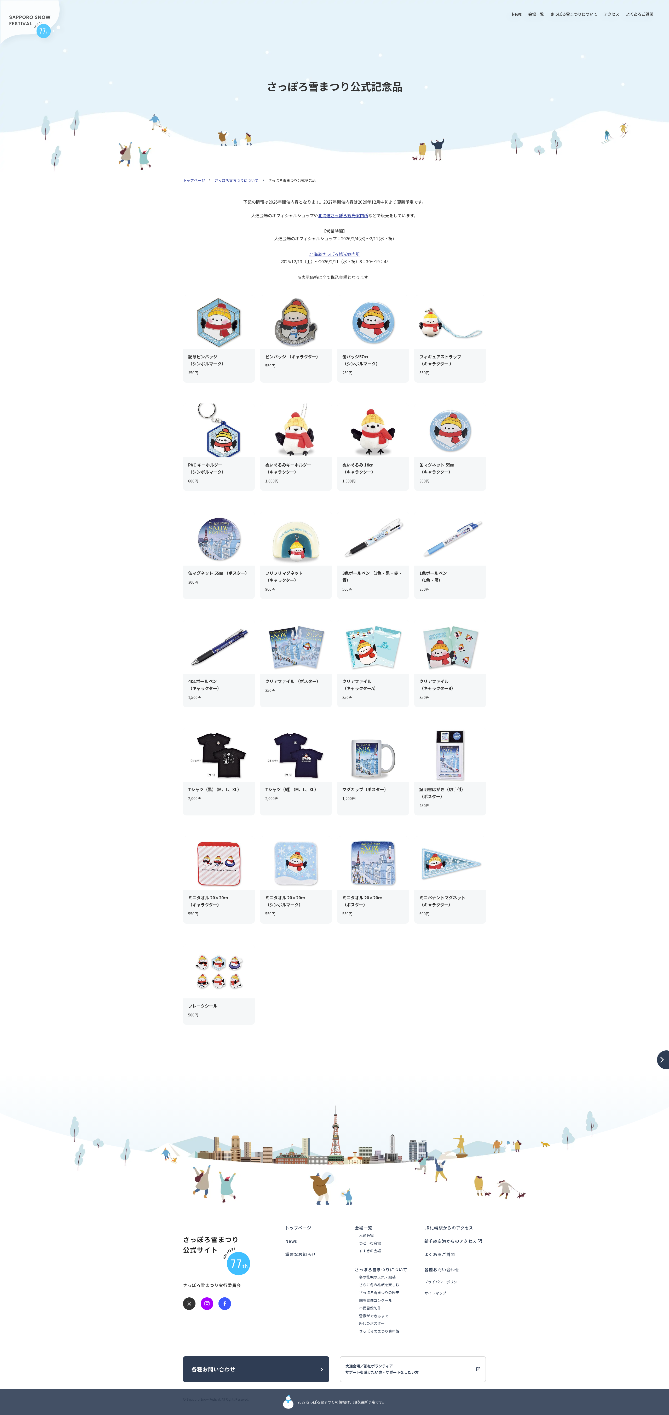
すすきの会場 (370, 1250)
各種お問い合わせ (441, 1269)
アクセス (611, 14)
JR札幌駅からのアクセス (449, 1227)
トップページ (194, 180)
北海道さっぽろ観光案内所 (343, 215)
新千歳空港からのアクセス (450, 1241)
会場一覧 (536, 14)
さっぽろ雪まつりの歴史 (379, 1292)
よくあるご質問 (639, 14)
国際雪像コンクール (375, 1300)
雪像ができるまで (373, 1315)
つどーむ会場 (370, 1243)
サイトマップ (435, 1293)
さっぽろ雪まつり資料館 (379, 1331)
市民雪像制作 (370, 1307)
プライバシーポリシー (442, 1281)
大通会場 (366, 1235)
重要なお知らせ (300, 1254)
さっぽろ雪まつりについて (573, 14)
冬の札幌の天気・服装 (377, 1277)
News (517, 14)
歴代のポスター (372, 1323)
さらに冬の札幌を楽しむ (379, 1284)
